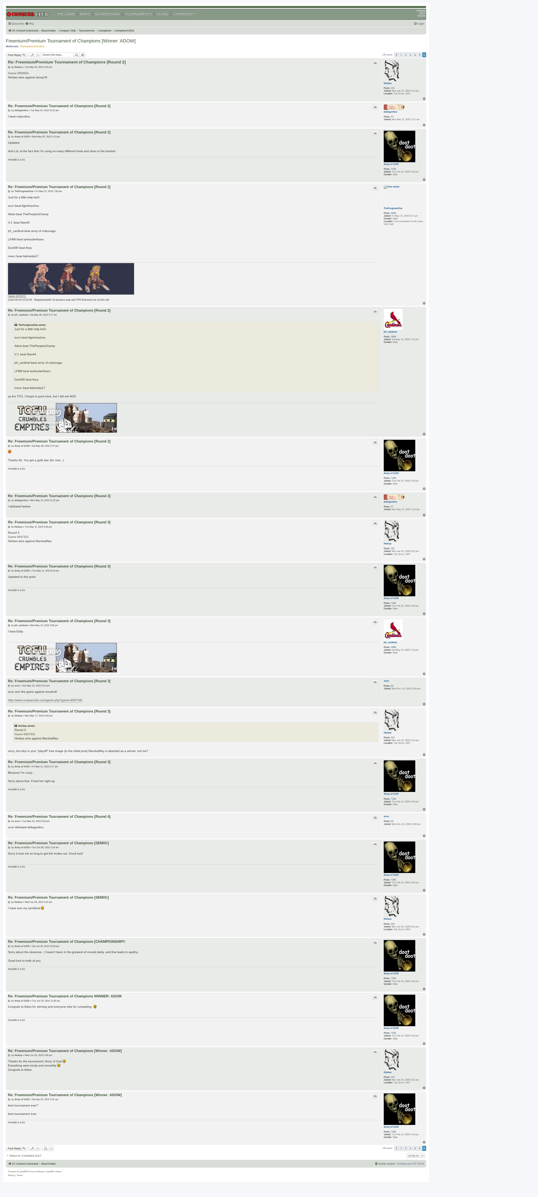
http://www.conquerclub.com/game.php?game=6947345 (45, 700)
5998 (393, 213)
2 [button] (405, 55)
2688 (393, 336)
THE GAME (66, 14)
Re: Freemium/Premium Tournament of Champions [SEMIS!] (58, 843)
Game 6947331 (18, 537)
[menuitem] (29, 24)
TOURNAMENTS (138, 14)
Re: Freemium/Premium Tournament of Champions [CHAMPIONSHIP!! (66, 941)
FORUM (421, 10)
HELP (422, 13)
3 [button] (410, 55)
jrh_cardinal (390, 332)
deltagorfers (390, 112)
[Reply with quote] (375, 62)
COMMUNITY (184, 14)
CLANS (162, 14)
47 (392, 116)
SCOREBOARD (107, 14)
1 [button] (401, 55)
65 (392, 686)
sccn (386, 680)
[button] (396, 54)
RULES (421, 15)
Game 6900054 (18, 73)
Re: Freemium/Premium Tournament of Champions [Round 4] (59, 816)
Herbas (388, 83)
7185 (393, 169)
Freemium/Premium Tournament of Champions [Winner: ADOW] (71, 40)
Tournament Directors (32, 46)
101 (393, 88)
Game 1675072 (17, 296)
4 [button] (415, 55)
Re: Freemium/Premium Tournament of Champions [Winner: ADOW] (65, 1051)
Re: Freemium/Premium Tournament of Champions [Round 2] (67, 62)
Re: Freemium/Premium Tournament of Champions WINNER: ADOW (65, 996)
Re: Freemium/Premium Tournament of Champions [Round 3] (59, 496)
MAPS (85, 14)
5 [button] (419, 55)
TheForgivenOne (393, 208)
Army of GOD (391, 164)
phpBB (23, 1171)
